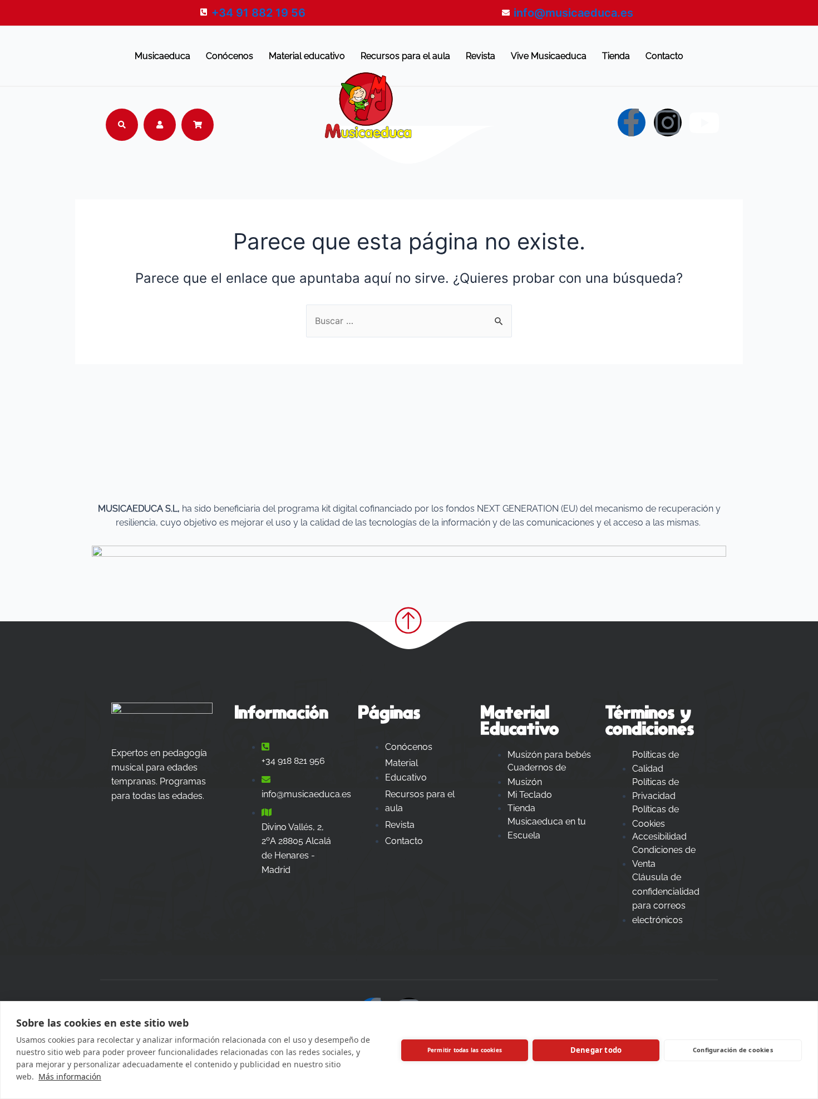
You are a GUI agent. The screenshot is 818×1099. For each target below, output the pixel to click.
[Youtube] (704, 122)
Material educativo (307, 56)
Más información (69, 1076)
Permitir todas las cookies (464, 1050)
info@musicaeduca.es (573, 12)
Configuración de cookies (733, 1050)
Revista (480, 56)
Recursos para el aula (405, 56)
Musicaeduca (162, 56)
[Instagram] (668, 122)
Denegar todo (596, 1050)
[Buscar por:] (409, 320)
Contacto (664, 56)
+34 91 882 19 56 (258, 12)
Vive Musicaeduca (549, 56)
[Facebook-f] (631, 122)
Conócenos (229, 56)
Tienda (616, 56)
